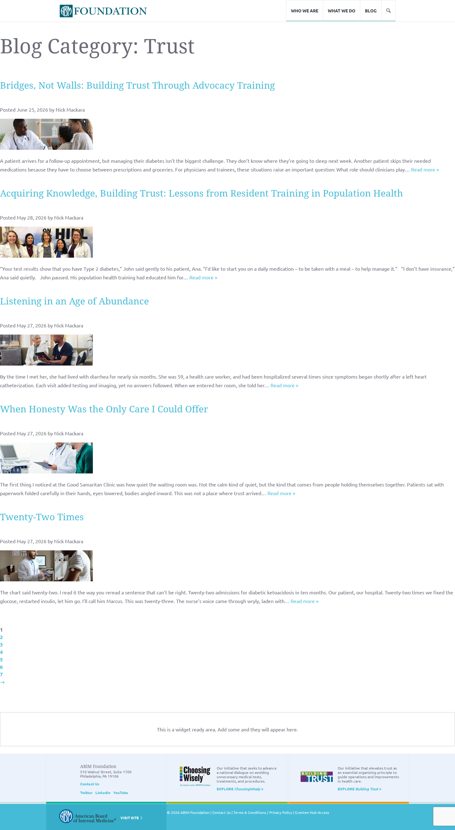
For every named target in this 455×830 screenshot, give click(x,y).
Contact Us (89, 783)
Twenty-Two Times (42, 517)
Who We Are (304, 10)
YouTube (120, 792)
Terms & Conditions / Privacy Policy (262, 812)
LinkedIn (102, 792)
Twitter (86, 792)
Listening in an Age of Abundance (74, 301)
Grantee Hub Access (312, 812)
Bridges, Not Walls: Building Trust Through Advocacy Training (137, 85)
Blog (371, 10)
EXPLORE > (240, 788)
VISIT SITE (130, 817)
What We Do (341, 10)
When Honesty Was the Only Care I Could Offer (104, 409)
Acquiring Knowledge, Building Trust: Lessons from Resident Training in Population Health (201, 193)
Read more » (425, 169)
